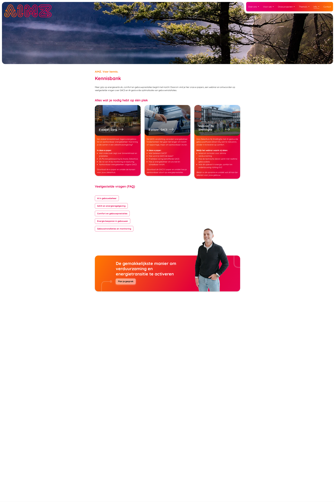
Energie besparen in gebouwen (112, 221)
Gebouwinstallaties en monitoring (114, 228)
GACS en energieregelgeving (111, 206)
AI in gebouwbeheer (107, 198)
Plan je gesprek (125, 281)
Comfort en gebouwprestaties (112, 213)
